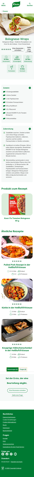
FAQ (4, 441)
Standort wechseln (16, 462)
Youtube (15, 454)
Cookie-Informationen (9, 422)
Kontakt (5, 438)
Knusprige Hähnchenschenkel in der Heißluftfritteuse (17, 349)
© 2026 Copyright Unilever (13, 468)
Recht (4, 425)
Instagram (11, 454)
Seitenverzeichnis (8, 444)
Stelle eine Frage (17, 395)
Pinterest (2, 454)
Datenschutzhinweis (9, 417)
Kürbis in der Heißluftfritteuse (17, 308)
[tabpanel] (17, 387)
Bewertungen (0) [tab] (12, 369)
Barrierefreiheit (7, 430)
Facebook (7, 454)
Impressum (6, 428)
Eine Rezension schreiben (17, 390)
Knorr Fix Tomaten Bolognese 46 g (17, 220)
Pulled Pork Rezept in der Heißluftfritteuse (17, 266)
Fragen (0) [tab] (23, 369)
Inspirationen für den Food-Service (13, 447)
